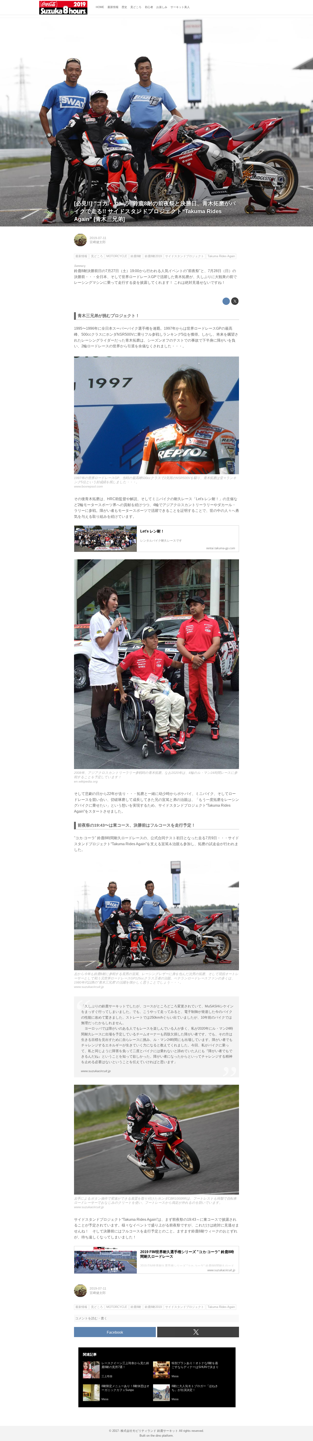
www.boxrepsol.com (88, 486)
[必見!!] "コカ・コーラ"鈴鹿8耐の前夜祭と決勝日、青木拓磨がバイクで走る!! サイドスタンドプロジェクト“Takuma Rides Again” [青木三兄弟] (155, 211)
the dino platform (162, 1435)
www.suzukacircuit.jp (89, 987)
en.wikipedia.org (86, 781)
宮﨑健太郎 (98, 242)
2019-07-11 (98, 238)
